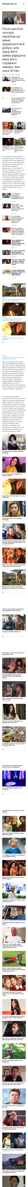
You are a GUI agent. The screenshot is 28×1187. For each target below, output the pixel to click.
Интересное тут (9, 4)
